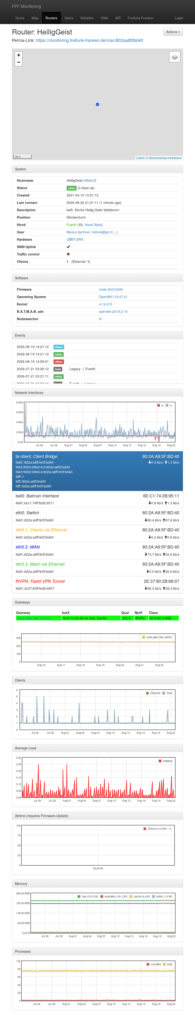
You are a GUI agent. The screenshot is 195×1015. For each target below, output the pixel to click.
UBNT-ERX (75, 239)
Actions (172, 31)
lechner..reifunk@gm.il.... (97, 232)
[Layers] (175, 57)
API (118, 17)
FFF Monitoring (26, 6)
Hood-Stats (93, 224)
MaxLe (72, 232)
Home (19, 17)
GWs (104, 17)
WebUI (90, 180)
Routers (51, 17)
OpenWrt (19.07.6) (113, 296)
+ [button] (18, 55)
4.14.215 (105, 304)
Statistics (87, 17)
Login (179, 17)
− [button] (18, 62)
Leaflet (140, 158)
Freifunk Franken (141, 17)
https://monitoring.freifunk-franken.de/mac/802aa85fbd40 (89, 40)
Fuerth (72, 224)
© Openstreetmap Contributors (164, 158)
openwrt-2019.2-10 (113, 311)
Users (68, 17)
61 (101, 318)
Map (35, 17)
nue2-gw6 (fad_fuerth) (34, 618)
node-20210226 (111, 289)
